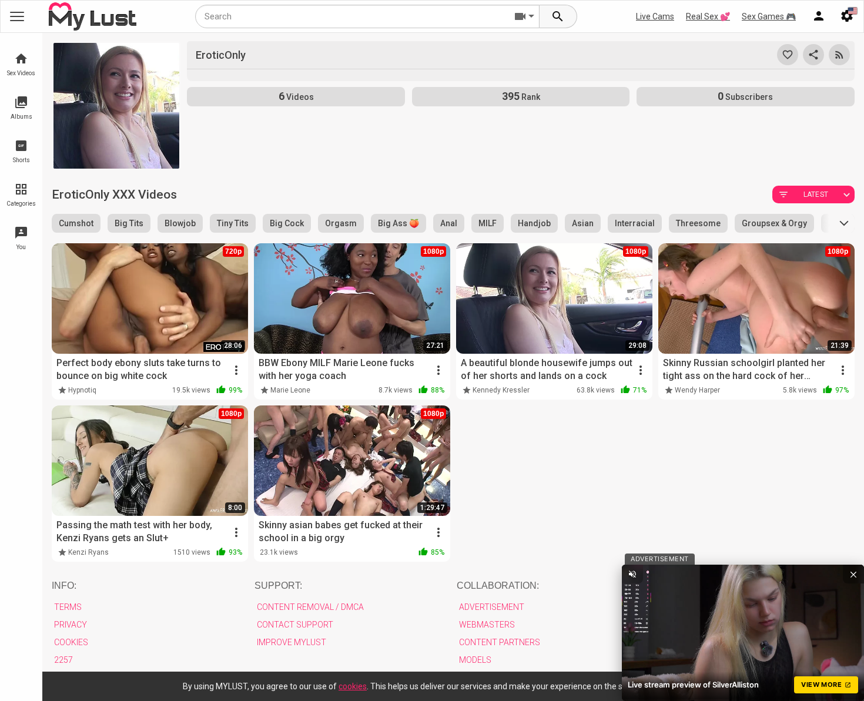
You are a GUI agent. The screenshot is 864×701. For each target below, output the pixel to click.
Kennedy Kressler (501, 390)
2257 (63, 660)
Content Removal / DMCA (310, 607)
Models (475, 660)
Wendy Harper (697, 390)
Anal (448, 223)
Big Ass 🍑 (398, 223)
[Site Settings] (847, 16)
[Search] (558, 16)
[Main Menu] (17, 16)
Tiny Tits (233, 223)
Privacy (70, 624)
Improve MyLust (291, 642)
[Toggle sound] (632, 574)
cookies (353, 686)
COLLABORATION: (498, 586)
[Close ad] (853, 574)
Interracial (635, 223)
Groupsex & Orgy (774, 223)
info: (64, 586)
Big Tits (129, 223)
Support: (278, 586)
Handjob (534, 223)
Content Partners (499, 642)
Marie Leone (290, 390)
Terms (68, 607)
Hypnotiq (82, 390)
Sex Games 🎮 (769, 16)
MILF (487, 223)
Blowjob (180, 223)
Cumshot (76, 223)
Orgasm (341, 223)
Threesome (698, 223)
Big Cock (287, 223)
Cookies (71, 642)
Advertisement (491, 607)
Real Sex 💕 (708, 16)
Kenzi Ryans (88, 552)
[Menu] (818, 16)
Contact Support (295, 624)
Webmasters (487, 624)
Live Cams (655, 16)
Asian (583, 223)
